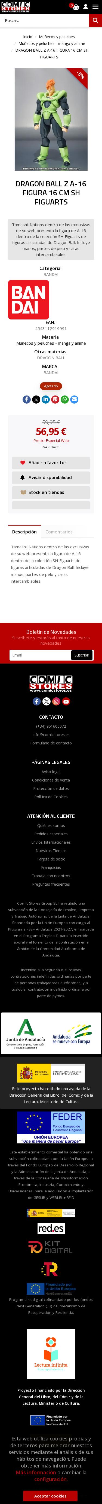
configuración (50, 1479)
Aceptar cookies (50, 1496)
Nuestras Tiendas (51, 850)
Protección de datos (51, 788)
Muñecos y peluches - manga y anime (51, 43)
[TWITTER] (46, 701)
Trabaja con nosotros (51, 875)
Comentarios (59, 532)
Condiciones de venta (51, 780)
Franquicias (51, 867)
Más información (36, 1472)
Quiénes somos (51, 825)
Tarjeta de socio (51, 859)
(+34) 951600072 (51, 726)
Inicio (27, 36)
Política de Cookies (51, 796)
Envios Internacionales (51, 842)
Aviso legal (51, 771)
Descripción (24, 532)
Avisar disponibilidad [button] (50, 477)
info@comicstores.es (51, 734)
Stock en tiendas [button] (46, 492)
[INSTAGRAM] (56, 701)
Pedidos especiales (51, 833)
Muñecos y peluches (57, 36)
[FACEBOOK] (37, 701)
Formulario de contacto (51, 743)
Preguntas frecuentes (51, 884)
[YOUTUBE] (66, 701)
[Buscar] (95, 20)
